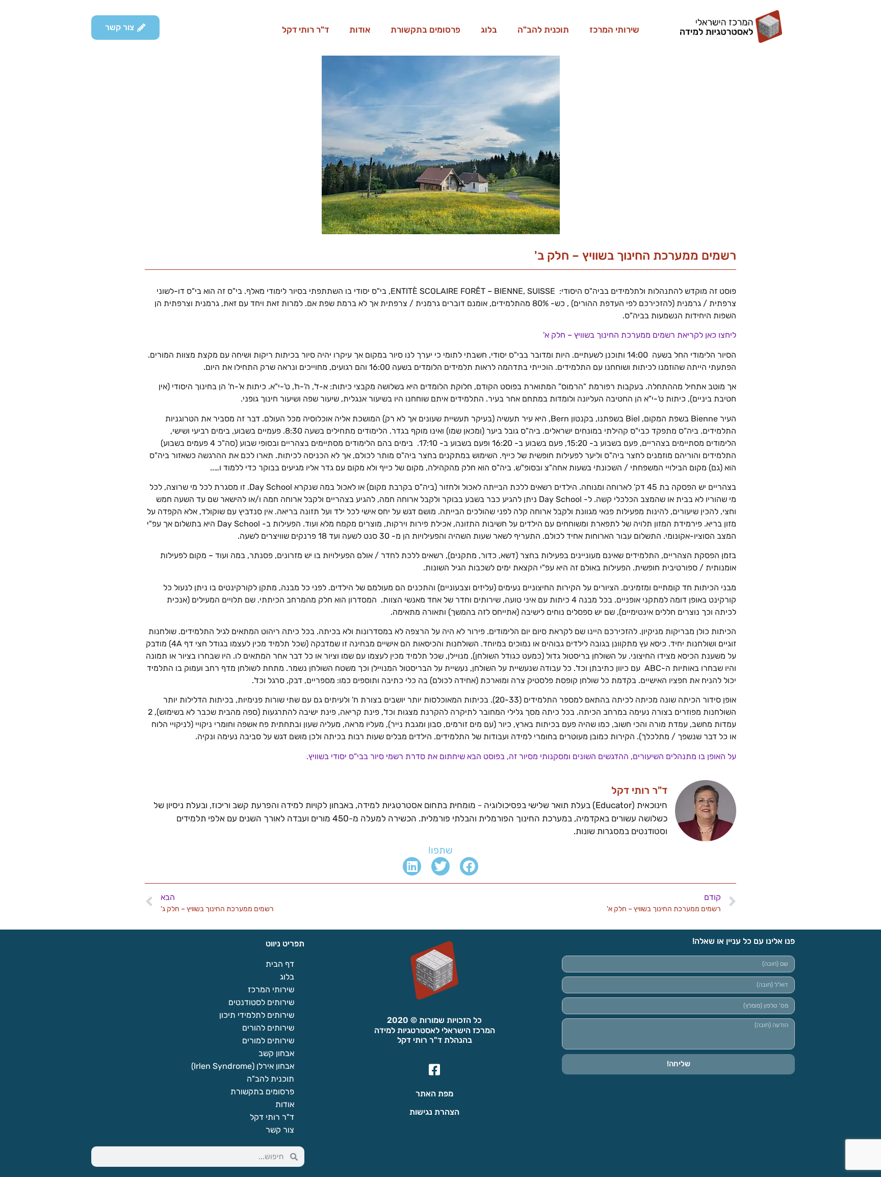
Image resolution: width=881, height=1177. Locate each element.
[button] (469, 866)
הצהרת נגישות (434, 1112)
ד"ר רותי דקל (305, 29)
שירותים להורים (268, 1028)
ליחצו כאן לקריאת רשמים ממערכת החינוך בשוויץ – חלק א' (639, 335)
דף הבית (280, 964)
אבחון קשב (276, 1053)
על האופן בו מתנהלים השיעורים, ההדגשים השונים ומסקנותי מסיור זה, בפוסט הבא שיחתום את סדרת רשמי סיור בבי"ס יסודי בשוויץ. (521, 756)
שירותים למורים (268, 1040)
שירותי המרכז (614, 29)
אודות (359, 29)
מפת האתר (434, 1093)
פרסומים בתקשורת (425, 29)
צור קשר (280, 1130)
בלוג (489, 29)
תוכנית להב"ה (543, 29)
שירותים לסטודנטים (261, 1002)
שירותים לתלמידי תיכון (256, 1015)
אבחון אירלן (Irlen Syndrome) (242, 1066)
